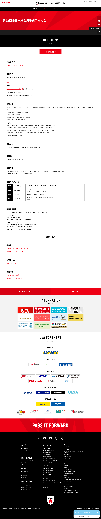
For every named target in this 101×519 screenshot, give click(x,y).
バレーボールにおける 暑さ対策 (50, 461)
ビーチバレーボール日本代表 (27, 460)
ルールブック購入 (47, 454)
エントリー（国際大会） (48, 472)
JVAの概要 (66, 449)
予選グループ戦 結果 (12, 275)
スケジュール (24, 473)
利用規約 (11, 508)
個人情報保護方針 (5, 508)
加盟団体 (66, 465)
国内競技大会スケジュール (26, 477)
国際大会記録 (24, 475)
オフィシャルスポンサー (69, 471)
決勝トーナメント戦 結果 (13, 278)
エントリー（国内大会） (48, 470)
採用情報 (66, 488)
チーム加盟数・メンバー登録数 (71, 492)
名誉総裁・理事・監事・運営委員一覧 (72, 479)
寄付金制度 (66, 447)
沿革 (65, 463)
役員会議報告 (67, 484)
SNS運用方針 (16, 508)
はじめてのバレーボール (48, 450)
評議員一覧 (66, 477)
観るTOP (23, 468)
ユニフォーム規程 (47, 452)
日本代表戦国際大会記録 (26, 485)
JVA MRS (90, 1)
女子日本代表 (24, 454)
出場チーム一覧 (10, 263)
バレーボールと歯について (49, 458)
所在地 (39, 508)
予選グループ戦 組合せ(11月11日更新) (17, 248)
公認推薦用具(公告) (68, 473)
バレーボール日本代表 (26, 450)
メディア (85, 1)
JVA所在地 (66, 454)
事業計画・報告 (67, 457)
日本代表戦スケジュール (26, 483)
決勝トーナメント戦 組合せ (14, 251)
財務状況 (66, 467)
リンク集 (21, 508)
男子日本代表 (24, 452)
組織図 (65, 475)
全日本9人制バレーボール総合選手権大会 (17, 65)
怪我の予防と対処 (47, 456)
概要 (51, 32)
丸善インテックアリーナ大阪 (14, 89)
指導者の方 (45, 487)
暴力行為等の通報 (33, 508)
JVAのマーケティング (69, 461)
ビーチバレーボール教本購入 (49, 480)
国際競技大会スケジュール (26, 487)
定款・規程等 (67, 459)
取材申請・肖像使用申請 (69, 486)
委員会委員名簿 (67, 482)
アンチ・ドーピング (47, 463)
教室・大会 (45, 465)
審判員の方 (45, 490)
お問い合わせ (26, 508)
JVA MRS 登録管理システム (70, 490)
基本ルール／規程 (47, 474)
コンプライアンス (68, 469)
